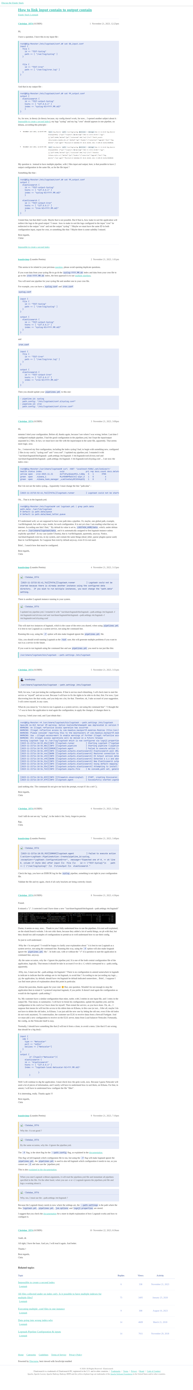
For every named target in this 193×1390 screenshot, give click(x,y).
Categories (31, 1355)
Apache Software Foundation (121, 1374)
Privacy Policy (75, 1355)
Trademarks (115, 1371)
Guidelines (43, 1355)
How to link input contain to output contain (55, 10)
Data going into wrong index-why (35, 1320)
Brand (141, 1371)
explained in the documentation (43, 1169)
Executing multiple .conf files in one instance (41, 1308)
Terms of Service (58, 1355)
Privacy (134, 1371)
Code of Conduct (154, 1371)
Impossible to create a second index (34, 121)
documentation (95, 1152)
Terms (125, 1371)
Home (21, 1355)
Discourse (33, 1361)
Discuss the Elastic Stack (12, 3)
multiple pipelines (83, 275)
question (59, 267)
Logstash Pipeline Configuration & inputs (39, 1331)
